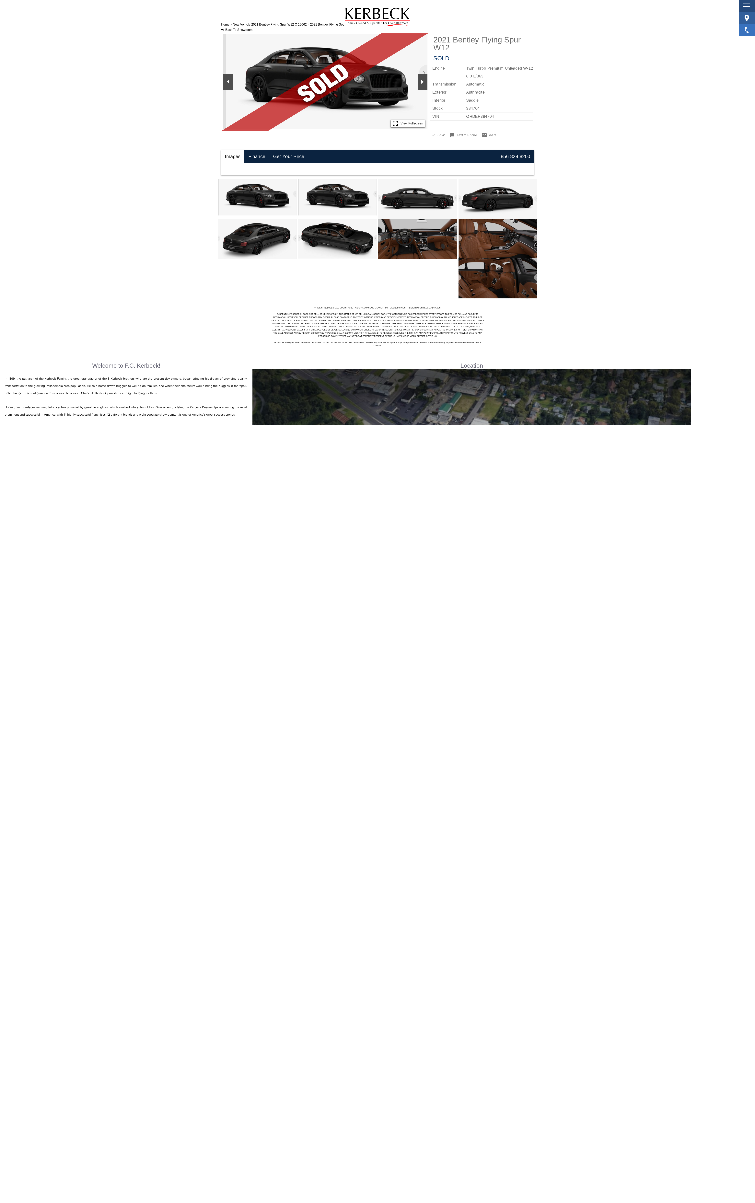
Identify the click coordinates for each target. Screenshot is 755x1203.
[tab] (232, 156)
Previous (228, 82)
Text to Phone (467, 135)
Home (225, 24)
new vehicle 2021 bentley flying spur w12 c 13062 (270, 24)
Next (422, 82)
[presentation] (232, 156)
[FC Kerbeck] (377, 17)
